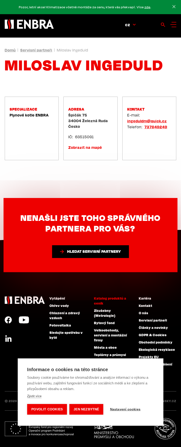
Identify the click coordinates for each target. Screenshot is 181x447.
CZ (127, 25)
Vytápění (57, 298)
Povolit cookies (47, 409)
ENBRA (25, 300)
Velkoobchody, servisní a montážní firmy (110, 335)
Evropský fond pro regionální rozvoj (39, 428)
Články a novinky (153, 327)
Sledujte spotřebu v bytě (66, 335)
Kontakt (145, 305)
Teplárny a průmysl (110, 354)
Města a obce (105, 347)
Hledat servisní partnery (94, 251)
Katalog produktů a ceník (110, 300)
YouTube (24, 319)
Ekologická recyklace (157, 349)
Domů (10, 50)
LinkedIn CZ (8, 338)
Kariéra (145, 298)
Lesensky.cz (165, 401)
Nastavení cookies (125, 409)
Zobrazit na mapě (85, 147)
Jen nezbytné (86, 409)
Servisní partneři (36, 50)
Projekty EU (149, 357)
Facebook (8, 319)
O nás (143, 313)
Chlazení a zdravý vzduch (64, 315)
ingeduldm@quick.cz (147, 121)
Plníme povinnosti (165, 429)
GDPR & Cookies (153, 335)
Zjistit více (34, 396)
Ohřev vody (59, 305)
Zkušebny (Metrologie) (104, 313)
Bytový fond (104, 323)
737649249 (155, 127)
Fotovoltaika (60, 325)
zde (147, 7)
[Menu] (173, 24)
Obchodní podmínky (156, 342)
